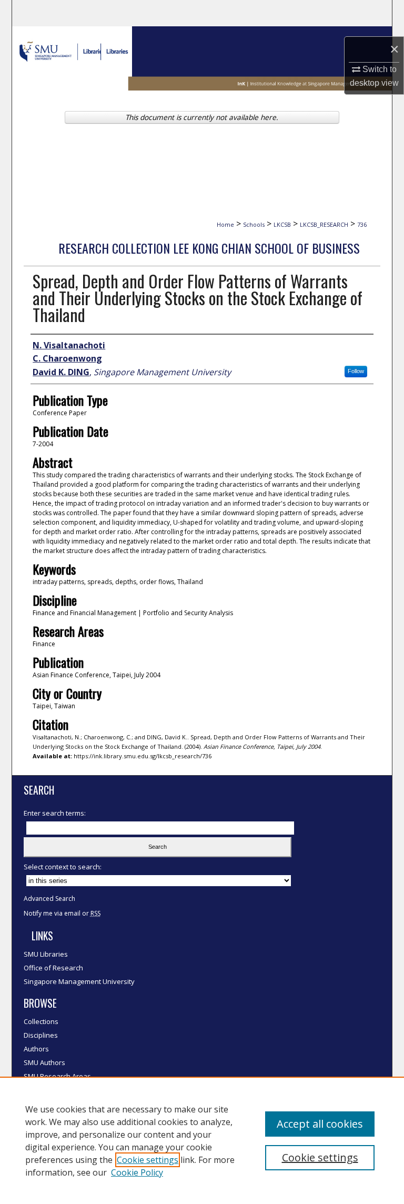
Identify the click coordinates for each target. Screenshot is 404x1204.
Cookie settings (147, 1160)
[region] (202, 1140)
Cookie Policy (137, 1172)
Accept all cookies (320, 1124)
